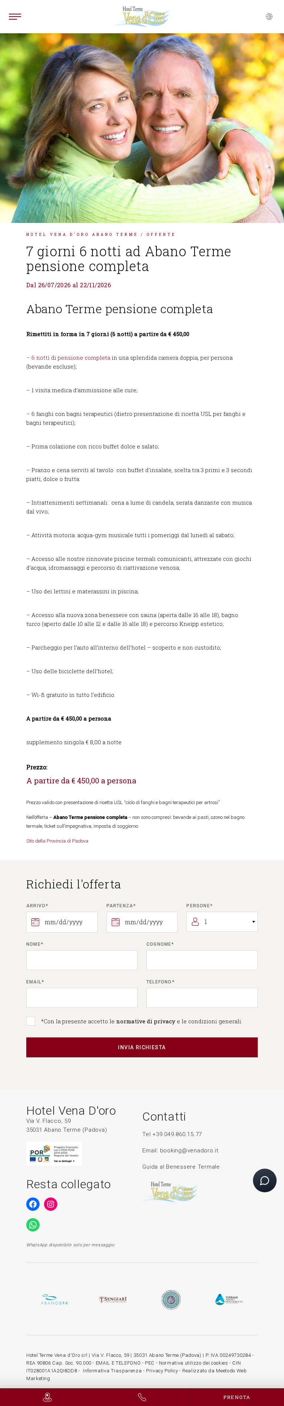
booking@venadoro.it (189, 1150)
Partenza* (121, 905)
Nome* (34, 944)
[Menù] (15, 17)
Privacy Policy (162, 1370)
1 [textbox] (205, 921)
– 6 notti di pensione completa (68, 357)
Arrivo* (37, 905)
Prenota (236, 1397)
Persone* (199, 905)
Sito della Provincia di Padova (57, 841)
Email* (35, 982)
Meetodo (225, 1370)
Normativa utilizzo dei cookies (193, 1363)
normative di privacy (145, 1021)
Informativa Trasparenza (112, 1370)
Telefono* (160, 982)
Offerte (161, 234)
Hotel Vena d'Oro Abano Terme (82, 234)
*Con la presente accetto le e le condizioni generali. (141, 1021)
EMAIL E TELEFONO (118, 1363)
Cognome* (160, 944)
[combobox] (222, 922)
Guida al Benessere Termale (181, 1166)
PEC (150, 1363)
